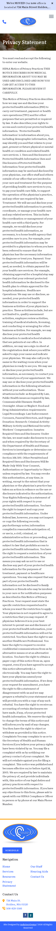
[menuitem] (14, 867)
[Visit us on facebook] (25, 915)
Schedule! (12, 850)
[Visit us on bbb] (30, 915)
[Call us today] (4, 22)
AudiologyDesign (28, 924)
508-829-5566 (14, 908)
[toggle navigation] (51, 16)
